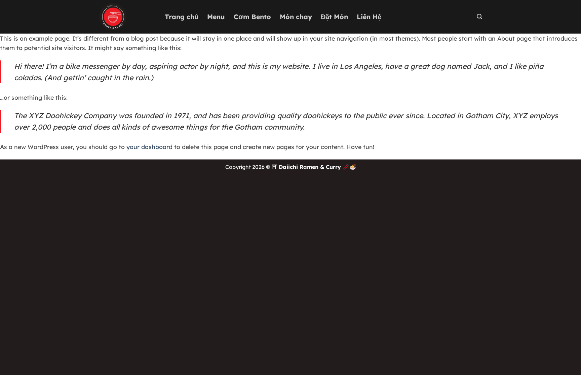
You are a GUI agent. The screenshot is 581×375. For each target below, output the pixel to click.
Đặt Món (334, 16)
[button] (479, 16)
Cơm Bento (252, 16)
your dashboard (149, 146)
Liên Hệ (369, 16)
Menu (216, 16)
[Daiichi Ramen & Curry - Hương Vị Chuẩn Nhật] (127, 17)
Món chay (296, 16)
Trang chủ (181, 16)
